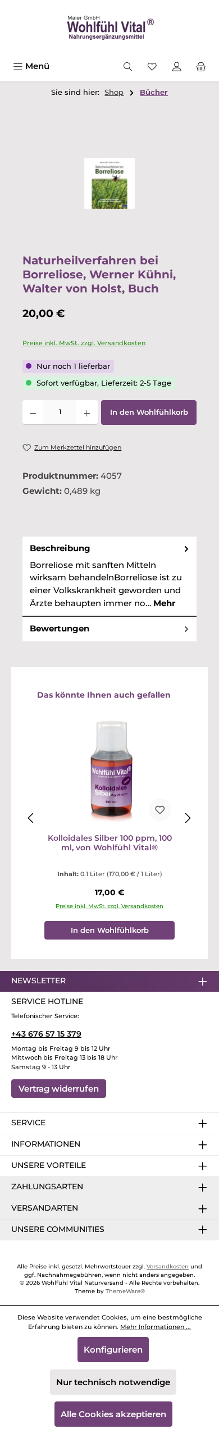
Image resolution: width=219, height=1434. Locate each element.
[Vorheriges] (31, 818)
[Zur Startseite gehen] (109, 28)
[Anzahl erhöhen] (86, 412)
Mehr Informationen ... (155, 1327)
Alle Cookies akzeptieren (113, 1414)
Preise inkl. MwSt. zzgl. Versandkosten (83, 343)
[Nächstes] (187, 818)
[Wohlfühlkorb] (201, 66)
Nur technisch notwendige (113, 1382)
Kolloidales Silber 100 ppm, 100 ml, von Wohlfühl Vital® (110, 843)
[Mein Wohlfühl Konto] (177, 66)
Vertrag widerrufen (59, 1088)
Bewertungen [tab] (59, 628)
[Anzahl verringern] (32, 412)
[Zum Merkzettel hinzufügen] (160, 810)
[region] (109, 184)
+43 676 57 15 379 (46, 1034)
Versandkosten (168, 1266)
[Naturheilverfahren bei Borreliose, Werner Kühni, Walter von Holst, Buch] (109, 183)
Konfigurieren (113, 1349)
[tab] (109, 576)
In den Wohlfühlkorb (149, 412)
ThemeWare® (125, 1291)
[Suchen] (128, 66)
